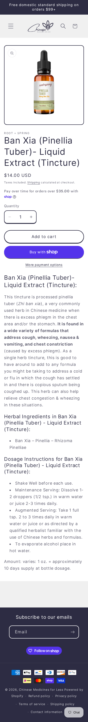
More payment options (44, 265)
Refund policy (39, 696)
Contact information (47, 712)
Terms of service (32, 704)
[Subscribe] (73, 632)
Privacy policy (66, 696)
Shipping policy (62, 704)
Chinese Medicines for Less (41, 689)
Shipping (33, 182)
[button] (11, 26)
